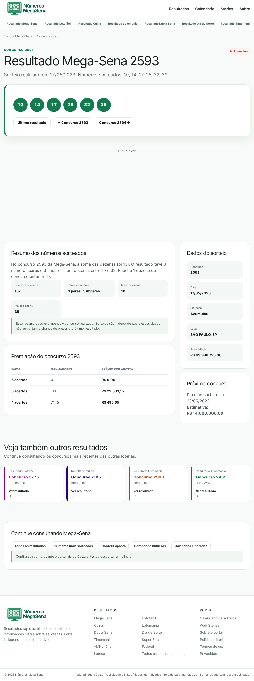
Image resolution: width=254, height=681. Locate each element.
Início (7, 36)
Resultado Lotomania (123, 23)
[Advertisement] (127, 189)
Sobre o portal (211, 632)
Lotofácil (149, 618)
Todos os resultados (30, 546)
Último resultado (32, 123)
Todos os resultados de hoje (164, 654)
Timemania (103, 640)
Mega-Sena (23, 36)
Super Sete (151, 640)
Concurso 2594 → (114, 123)
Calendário (204, 9)
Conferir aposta (113, 546)
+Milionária (102, 646)
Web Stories (209, 625)
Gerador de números (150, 546)
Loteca (99, 654)
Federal (148, 646)
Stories (227, 9)
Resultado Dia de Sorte (198, 23)
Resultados (179, 9)
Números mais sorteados (73, 546)
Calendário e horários (191, 546)
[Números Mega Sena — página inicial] (27, 9)
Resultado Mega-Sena (22, 23)
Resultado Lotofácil (58, 23)
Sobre (245, 9)
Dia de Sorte (152, 632)
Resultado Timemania (236, 23)
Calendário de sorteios (218, 618)
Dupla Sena (103, 632)
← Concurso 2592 (72, 123)
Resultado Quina (89, 23)
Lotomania (150, 625)
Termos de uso (212, 646)
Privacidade (209, 654)
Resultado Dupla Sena (160, 23)
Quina (98, 625)
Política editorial (212, 640)
